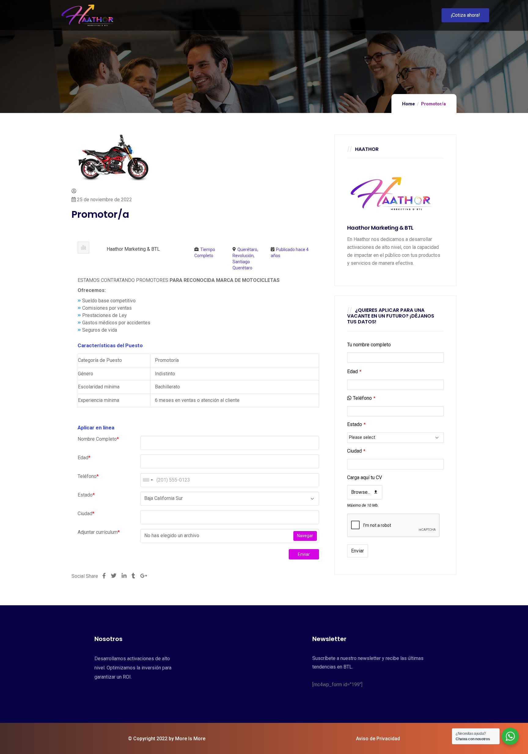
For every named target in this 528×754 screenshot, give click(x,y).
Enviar (304, 554)
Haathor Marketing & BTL (133, 249)
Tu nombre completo (369, 345)
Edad (84, 458)
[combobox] (148, 480)
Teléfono (88, 476)
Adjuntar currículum (99, 532)
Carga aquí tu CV (364, 477)
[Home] (87, 15)
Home (408, 104)
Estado (86, 495)
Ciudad (86, 513)
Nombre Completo (98, 439)
